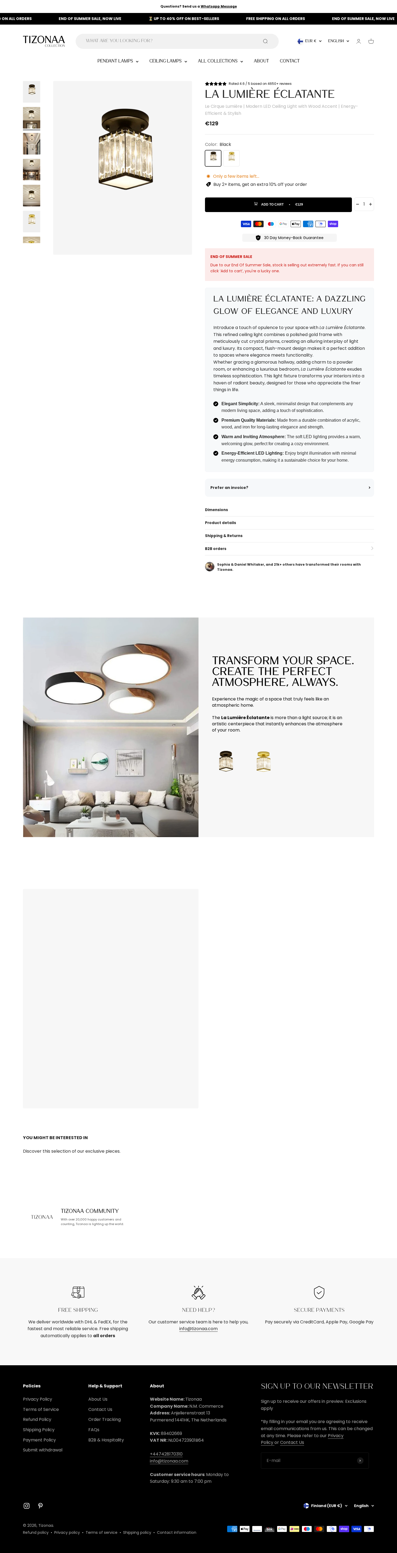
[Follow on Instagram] (26, 1506)
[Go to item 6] (31, 222)
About (261, 61)
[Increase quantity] (370, 204)
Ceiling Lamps (165, 61)
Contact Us (100, 1409)
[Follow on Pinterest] (40, 1506)
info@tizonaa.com (198, 1329)
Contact (290, 61)
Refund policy (36, 1532)
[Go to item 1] (31, 92)
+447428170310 (166, 1454)
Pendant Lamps (115, 61)
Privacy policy (67, 1532)
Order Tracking (104, 1419)
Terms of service (101, 1532)
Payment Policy (39, 1440)
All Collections (218, 61)
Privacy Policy (37, 1399)
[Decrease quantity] (357, 204)
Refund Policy (37, 1419)
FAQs (93, 1430)
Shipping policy (137, 1532)
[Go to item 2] (31, 118)
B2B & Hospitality (106, 1440)
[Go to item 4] (31, 170)
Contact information (176, 1532)
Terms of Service (41, 1409)
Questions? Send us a (198, 6)
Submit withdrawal (42, 1450)
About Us (97, 1399)
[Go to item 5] (31, 196)
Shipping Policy (39, 1430)
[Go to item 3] (31, 144)
